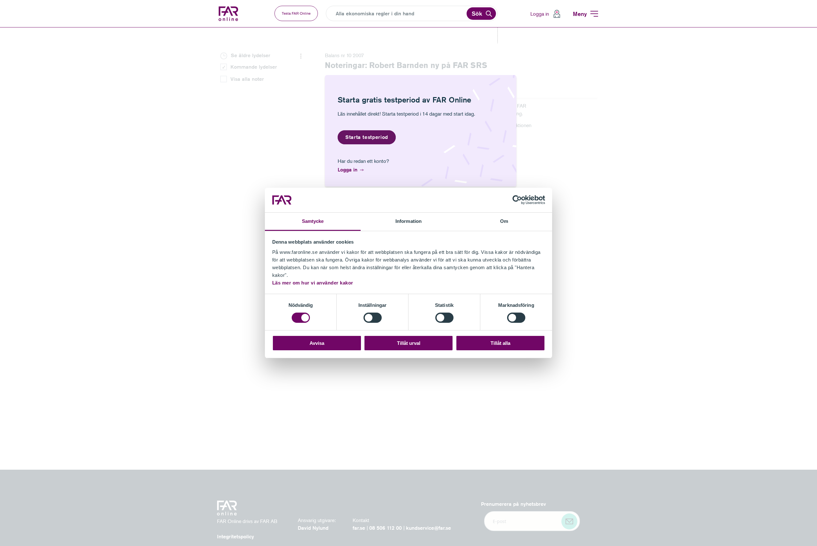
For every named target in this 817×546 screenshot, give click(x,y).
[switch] (373, 318)
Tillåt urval (408, 343)
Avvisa (317, 343)
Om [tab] (504, 221)
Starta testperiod (366, 137)
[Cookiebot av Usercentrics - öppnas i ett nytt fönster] (517, 200)
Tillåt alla (500, 343)
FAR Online (229, 14)
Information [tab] (408, 221)
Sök (477, 13)
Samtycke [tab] (313, 221)
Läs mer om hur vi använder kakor (312, 282)
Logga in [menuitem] (539, 14)
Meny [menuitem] (580, 13)
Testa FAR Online (296, 13)
